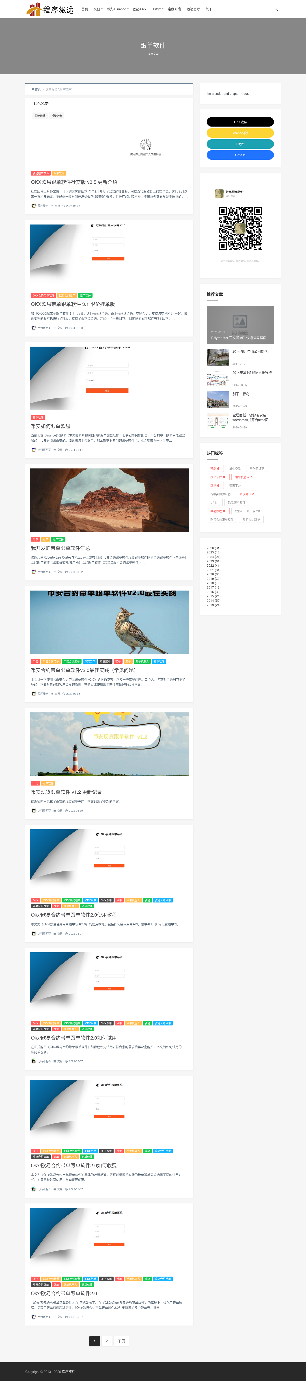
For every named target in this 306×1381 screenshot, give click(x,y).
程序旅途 (43, 206)
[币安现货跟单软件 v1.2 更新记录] (109, 744)
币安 (35, 661)
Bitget (157, 8)
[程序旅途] (50, 9)
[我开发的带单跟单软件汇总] (109, 500)
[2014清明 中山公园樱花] (218, 357)
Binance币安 (240, 133)
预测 (213, 468)
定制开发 (174, 8)
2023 (210, 561)
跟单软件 (59, 173)
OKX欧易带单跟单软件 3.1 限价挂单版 (73, 303)
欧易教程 (216, 511)
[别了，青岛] (218, 399)
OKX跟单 (106, 900)
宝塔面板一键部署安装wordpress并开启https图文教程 (252, 420)
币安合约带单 (51, 661)
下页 (121, 1340)
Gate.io (240, 155)
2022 (210, 565)
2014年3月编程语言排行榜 (252, 372)
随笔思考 (193, 8)
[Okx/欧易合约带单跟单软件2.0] (109, 1239)
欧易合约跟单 (67, 295)
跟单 (45, 539)
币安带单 (89, 661)
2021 (210, 570)
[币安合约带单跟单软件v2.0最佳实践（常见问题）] (109, 622)
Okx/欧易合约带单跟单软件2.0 (64, 1293)
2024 (210, 556)
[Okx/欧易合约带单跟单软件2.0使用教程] (109, 861)
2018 (210, 583)
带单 (35, 539)
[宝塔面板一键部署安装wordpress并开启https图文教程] (218, 421)
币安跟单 (105, 661)
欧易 (147, 900)
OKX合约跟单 (72, 900)
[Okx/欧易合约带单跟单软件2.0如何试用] (109, 984)
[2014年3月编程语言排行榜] (218, 378)
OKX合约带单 (51, 900)
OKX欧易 (240, 122)
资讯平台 (235, 485)
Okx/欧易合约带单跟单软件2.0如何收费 (74, 1165)
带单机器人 (133, 900)
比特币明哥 (44, 328)
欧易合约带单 (163, 900)
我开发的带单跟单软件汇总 (60, 547)
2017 (210, 587)
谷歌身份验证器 (220, 494)
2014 (210, 600)
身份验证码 (257, 468)
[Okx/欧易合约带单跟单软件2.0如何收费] (109, 1112)
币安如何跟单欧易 (50, 425)
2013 (210, 605)
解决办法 (245, 494)
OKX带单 (90, 900)
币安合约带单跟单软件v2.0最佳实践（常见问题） (85, 669)
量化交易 (235, 468)
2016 (210, 591)
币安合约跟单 (72, 661)
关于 (208, 8)
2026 (210, 548)
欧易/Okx (140, 8)
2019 (210, 578)
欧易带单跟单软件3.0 (248, 511)
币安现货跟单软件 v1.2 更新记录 (66, 791)
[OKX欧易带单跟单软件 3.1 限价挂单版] (109, 256)
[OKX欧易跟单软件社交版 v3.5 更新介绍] (109, 134)
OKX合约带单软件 (43, 295)
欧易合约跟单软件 (222, 519)
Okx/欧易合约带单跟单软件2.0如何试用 (74, 1037)
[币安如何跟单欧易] (109, 378)
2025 (210, 552)
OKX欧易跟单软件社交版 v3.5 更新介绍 (74, 181)
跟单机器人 (142, 661)
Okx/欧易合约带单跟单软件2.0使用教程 (74, 914)
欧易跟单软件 (41, 173)
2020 (210, 574)
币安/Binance (116, 8)
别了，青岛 (241, 393)
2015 (210, 596)
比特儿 (214, 502)
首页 (84, 8)
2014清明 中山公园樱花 (250, 351)
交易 (96, 8)
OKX (35, 900)
